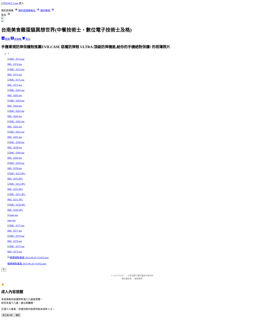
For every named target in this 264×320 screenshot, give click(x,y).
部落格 (18, 39)
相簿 (7, 39)
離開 (18, 315)
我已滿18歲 (7, 315)
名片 (28, 39)
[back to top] (3, 270)
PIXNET (121, 275)
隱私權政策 (127, 278)
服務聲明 (138, 278)
